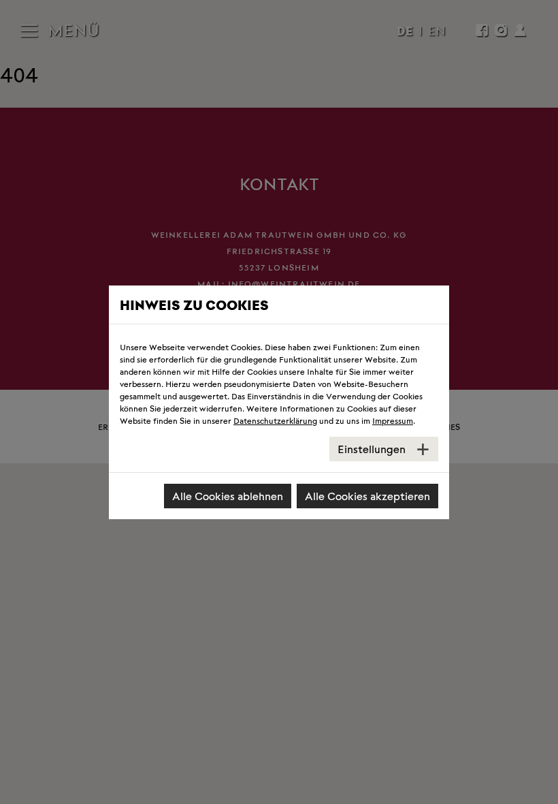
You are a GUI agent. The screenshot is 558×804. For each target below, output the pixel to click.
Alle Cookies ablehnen (227, 496)
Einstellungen (372, 449)
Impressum (392, 420)
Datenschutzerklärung (275, 420)
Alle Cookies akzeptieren (367, 496)
